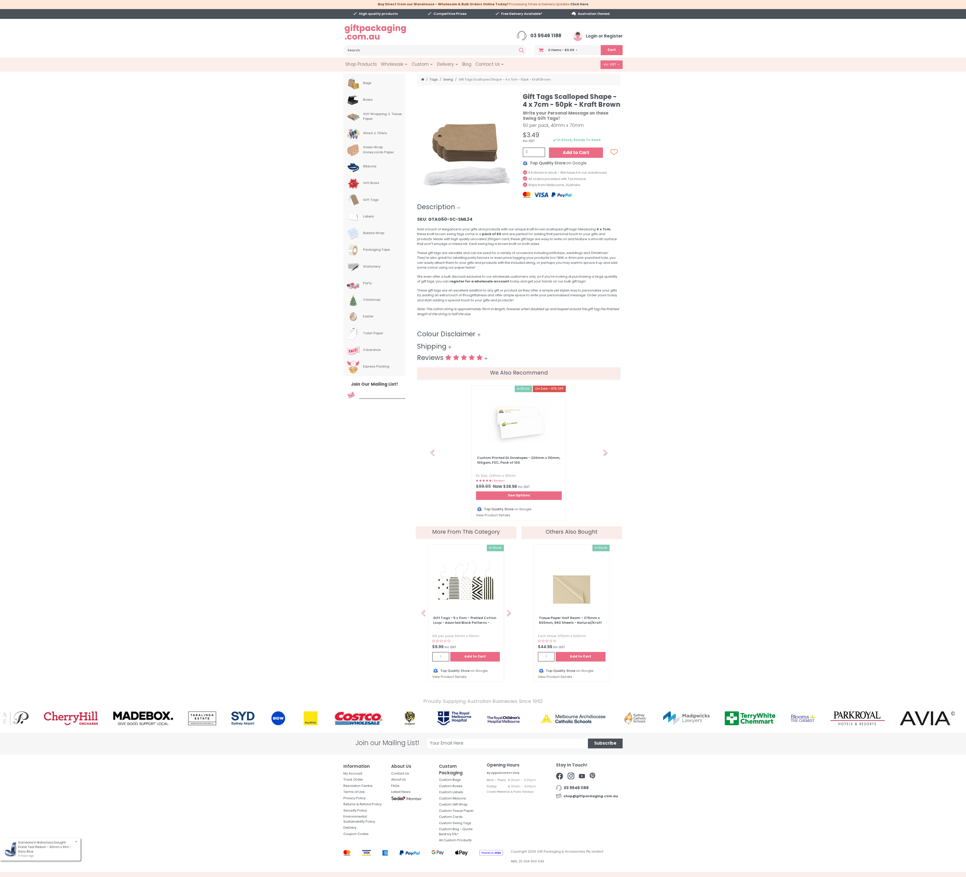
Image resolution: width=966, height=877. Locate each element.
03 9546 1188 (545, 36)
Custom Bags (450, 780)
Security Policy (355, 810)
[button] (432, 452)
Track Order (353, 779)
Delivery (349, 827)
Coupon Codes (356, 834)
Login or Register (604, 36)
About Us (398, 779)
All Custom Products (455, 840)
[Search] (521, 50)
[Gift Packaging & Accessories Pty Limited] (381, 32)
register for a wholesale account (479, 281)
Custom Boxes (450, 786)
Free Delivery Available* (521, 14)
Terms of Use (354, 792)
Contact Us (400, 773)
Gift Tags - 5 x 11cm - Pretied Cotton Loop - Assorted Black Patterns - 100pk (464, 623)
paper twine (464, 267)
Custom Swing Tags (455, 823)
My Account (352, 773)
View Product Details (493, 515)
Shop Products (361, 64)
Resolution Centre (358, 786)
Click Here (579, 4)
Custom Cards (451, 817)
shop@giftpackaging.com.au (590, 796)
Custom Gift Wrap (453, 804)
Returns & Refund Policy (362, 804)
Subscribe (605, 743)
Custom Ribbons (452, 798)
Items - (561, 50)
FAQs (395, 786)
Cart (612, 50)
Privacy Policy (354, 798)
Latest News (401, 792)
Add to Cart (576, 153)
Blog (466, 64)
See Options (519, 495)
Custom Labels (451, 792)
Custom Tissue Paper (456, 811)
